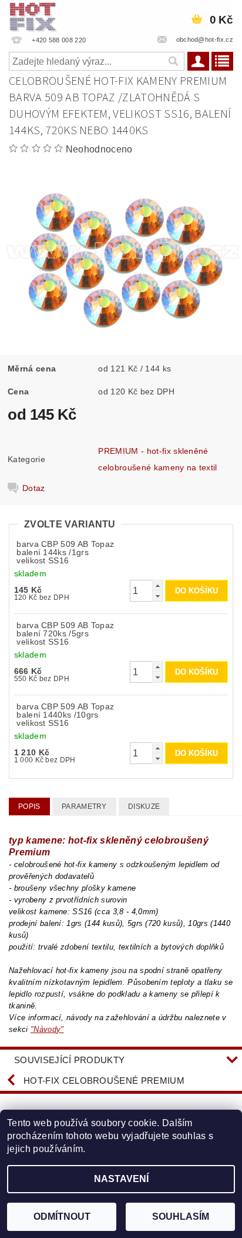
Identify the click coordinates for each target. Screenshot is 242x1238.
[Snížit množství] (157, 596)
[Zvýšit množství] (157, 585)
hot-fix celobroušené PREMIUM (103, 1081)
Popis (29, 806)
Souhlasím (180, 1217)
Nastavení (121, 1179)
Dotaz (33, 488)
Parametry (84, 806)
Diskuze (144, 806)
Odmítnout (61, 1217)
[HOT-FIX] (33, 15)
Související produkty (69, 1060)
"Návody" (47, 1029)
